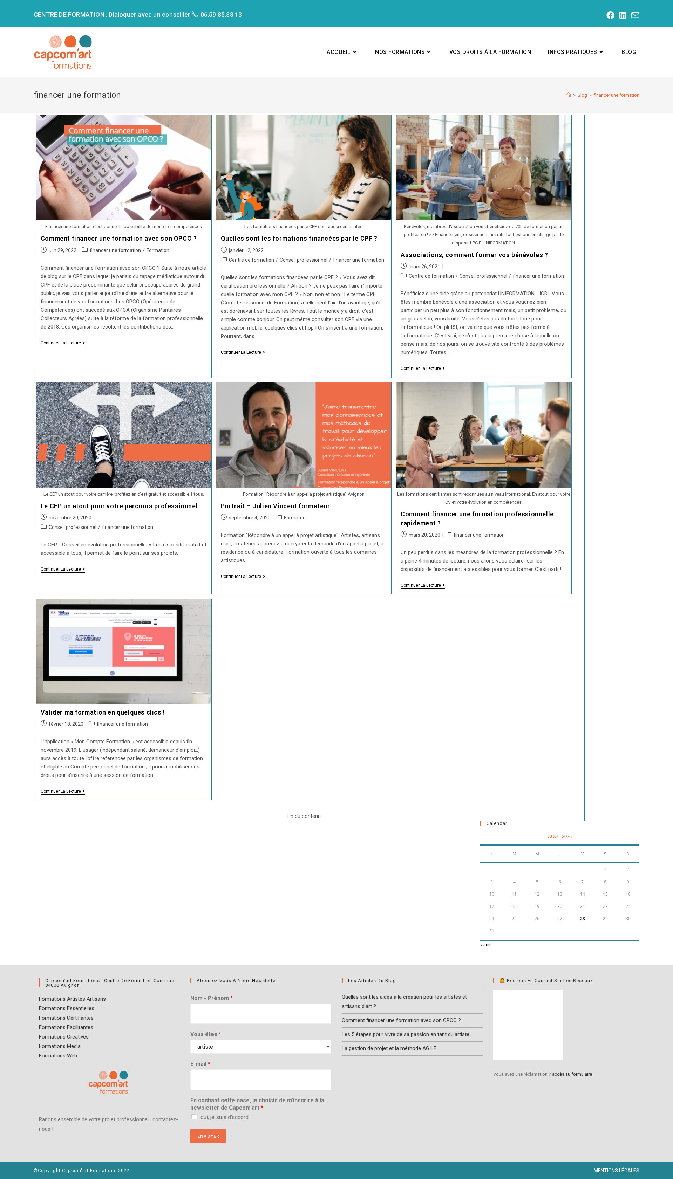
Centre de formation (251, 260)
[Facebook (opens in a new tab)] (609, 15)
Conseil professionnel (303, 260)
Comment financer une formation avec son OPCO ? (119, 238)
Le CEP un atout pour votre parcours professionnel (119, 506)
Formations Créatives (64, 1037)
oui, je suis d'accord (224, 1117)
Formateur (295, 517)
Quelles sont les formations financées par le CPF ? (299, 238)
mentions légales (616, 1170)
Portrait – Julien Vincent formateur (275, 506)
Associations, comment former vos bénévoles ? (474, 254)
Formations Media (60, 1046)
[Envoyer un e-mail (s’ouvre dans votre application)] (633, 15)
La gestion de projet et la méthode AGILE (389, 1048)
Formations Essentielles (66, 1008)
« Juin (486, 944)
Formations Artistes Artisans (72, 999)
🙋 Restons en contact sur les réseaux (546, 980)
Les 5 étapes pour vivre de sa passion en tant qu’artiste (405, 1034)
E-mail (200, 1064)
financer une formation (115, 250)
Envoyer (208, 1136)
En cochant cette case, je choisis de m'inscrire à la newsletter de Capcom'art (257, 1104)
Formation (158, 250)
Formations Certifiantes (66, 1018)
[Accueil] (568, 95)
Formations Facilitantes (66, 1027)
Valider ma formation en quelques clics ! (103, 712)
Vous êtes (205, 1034)
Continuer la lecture (63, 343)
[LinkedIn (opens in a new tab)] (622, 15)
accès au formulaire (572, 1074)
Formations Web (58, 1056)
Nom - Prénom (211, 998)
